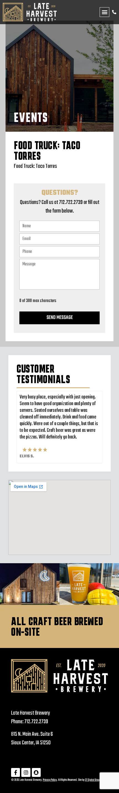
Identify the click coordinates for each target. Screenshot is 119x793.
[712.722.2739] (114, 12)
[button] (104, 12)
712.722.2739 (36, 721)
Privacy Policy (50, 780)
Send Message (59, 318)
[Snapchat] (36, 772)
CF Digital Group (92, 780)
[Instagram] (25, 772)
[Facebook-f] (15, 772)
